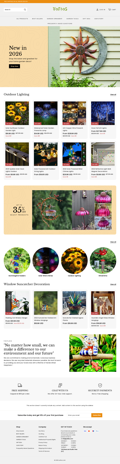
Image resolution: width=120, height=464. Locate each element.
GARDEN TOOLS (73, 19)
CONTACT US (43, 437)
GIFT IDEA (86, 19)
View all (113, 94)
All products (22, 19)
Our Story (42, 431)
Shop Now (14, 66)
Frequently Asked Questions (60, 23)
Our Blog (41, 434)
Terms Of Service (44, 451)
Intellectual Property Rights (47, 439)
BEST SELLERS (37, 19)
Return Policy (43, 445)
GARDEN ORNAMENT (54, 19)
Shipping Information (45, 448)
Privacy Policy (43, 442)
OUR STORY (98, 19)
